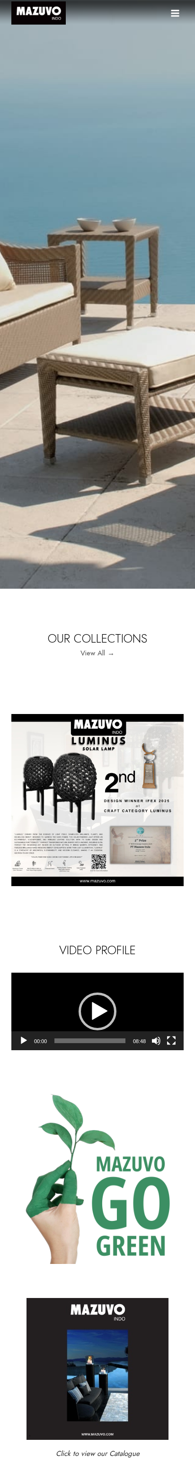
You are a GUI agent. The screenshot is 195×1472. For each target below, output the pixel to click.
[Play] (23, 1040)
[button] (97, 1011)
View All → (97, 653)
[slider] (89, 1040)
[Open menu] (175, 13)
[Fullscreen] (171, 1040)
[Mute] (156, 1040)
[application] (97, 1011)
